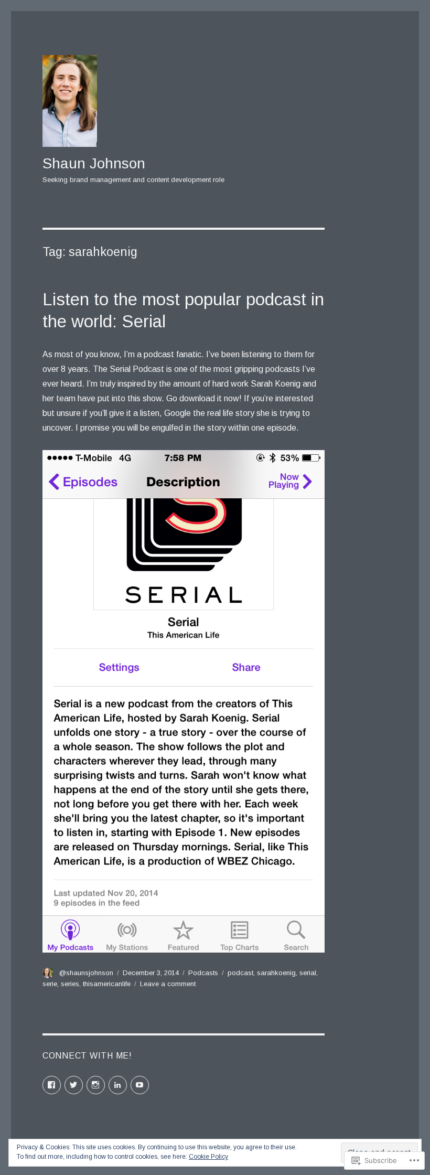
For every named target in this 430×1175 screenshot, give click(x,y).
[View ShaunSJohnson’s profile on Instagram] (96, 1085)
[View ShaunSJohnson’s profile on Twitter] (73, 1085)
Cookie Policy (208, 1156)
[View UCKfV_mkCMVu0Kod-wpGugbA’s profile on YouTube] (140, 1085)
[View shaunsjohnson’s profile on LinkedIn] (118, 1085)
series (70, 984)
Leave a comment (168, 984)
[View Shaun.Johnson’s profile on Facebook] (51, 1085)
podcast (240, 973)
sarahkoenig (276, 973)
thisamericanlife (107, 984)
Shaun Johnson (93, 163)
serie (49, 984)
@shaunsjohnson (86, 973)
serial (307, 973)
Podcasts (203, 973)
